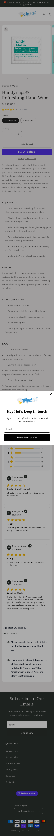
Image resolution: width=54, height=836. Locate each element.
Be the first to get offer (27, 437)
